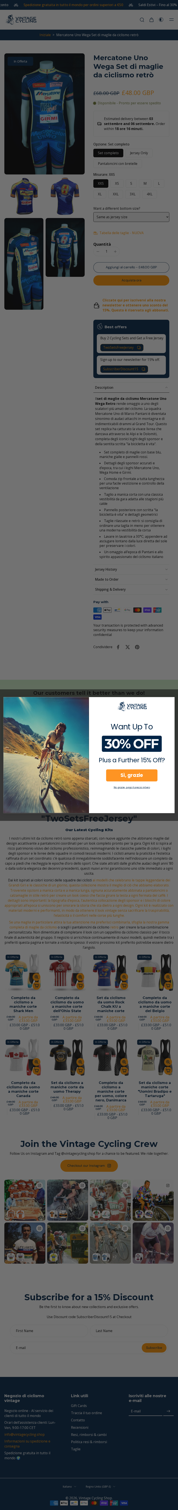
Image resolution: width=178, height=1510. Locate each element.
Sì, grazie (131, 775)
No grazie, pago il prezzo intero (132, 787)
